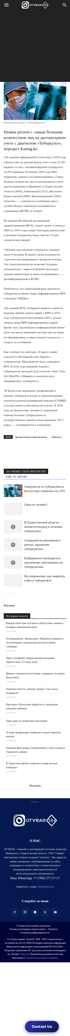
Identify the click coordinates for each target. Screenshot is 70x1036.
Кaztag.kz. (29, 148)
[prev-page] (6, 594)
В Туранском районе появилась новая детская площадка (31, 765)
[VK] (24, 453)
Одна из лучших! (36, 504)
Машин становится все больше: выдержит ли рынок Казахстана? (35, 675)
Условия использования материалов (33, 925)
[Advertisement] (35, 47)
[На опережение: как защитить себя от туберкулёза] (13, 580)
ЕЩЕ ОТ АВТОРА (16, 476)
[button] (6, 5)
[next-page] (12, 594)
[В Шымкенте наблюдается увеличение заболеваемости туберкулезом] (13, 562)
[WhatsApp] (7, 453)
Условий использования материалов (41, 958)
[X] (42, 453)
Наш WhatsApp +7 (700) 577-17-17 (35, 878)
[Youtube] (55, 912)
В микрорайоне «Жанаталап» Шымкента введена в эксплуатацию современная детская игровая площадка (34, 642)
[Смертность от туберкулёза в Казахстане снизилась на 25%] (13, 491)
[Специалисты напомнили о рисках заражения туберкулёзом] (13, 544)
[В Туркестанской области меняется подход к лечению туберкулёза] (13, 526)
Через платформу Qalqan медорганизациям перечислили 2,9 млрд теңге (30, 660)
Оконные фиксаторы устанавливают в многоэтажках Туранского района (35, 750)
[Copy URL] (50, 453)
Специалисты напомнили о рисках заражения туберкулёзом (42, 545)
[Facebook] (33, 453)
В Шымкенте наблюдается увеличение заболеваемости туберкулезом (43, 563)
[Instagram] (25, 912)
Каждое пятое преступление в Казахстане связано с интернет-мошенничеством (35, 625)
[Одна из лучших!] (13, 508)
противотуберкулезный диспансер (31, 437)
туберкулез (56, 437)
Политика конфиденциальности (35, 932)
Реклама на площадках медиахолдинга (28, 929)
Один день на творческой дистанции (26, 721)
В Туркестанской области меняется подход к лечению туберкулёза (43, 527)
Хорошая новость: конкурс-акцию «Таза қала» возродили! (32, 691)
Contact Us (42, 1026)
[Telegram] (16, 453)
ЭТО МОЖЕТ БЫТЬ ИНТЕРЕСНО (26, 471)
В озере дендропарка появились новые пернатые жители (33, 734)
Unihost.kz (24, 954)
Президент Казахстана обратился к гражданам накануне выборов (32, 706)
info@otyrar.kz (46, 886)
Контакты (53, 929)
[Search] (65, 5)
